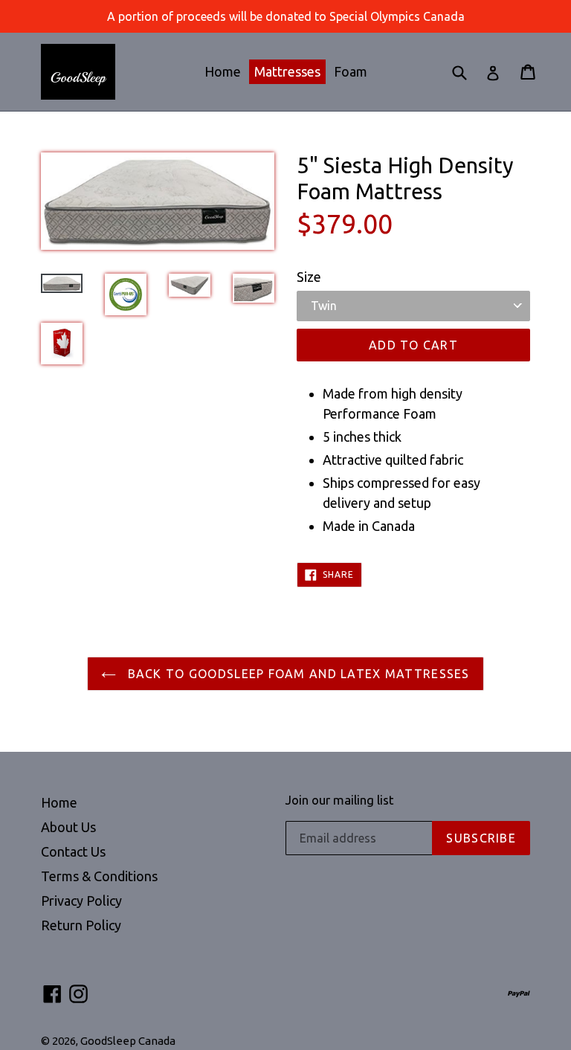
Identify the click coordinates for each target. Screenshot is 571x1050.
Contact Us (73, 851)
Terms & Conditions (99, 876)
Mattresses (287, 71)
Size (309, 276)
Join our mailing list (340, 800)
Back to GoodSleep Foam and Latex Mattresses (296, 673)
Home (222, 71)
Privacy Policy (81, 900)
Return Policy (81, 925)
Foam (350, 71)
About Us (68, 826)
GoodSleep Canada (127, 1040)
